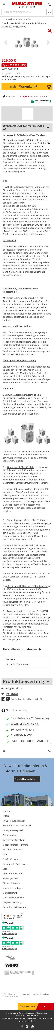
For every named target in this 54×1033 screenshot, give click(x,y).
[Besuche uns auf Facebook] (22, 1026)
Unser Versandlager (13, 888)
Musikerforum (12, 1013)
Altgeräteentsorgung (16, 710)
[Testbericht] (27, 114)
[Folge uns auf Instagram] (27, 1026)
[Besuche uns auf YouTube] (33, 1026)
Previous (6, 42)
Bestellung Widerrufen (14, 907)
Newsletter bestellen (25, 779)
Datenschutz (42, 1013)
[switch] (19, 916)
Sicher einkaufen (11, 883)
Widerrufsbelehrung (24, 1015)
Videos (6, 868)
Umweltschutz (10, 892)
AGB (36, 1015)
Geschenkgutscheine (13, 897)
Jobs (5, 854)
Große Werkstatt (11, 859)
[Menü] (22, 914)
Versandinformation (13, 873)
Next (48, 42)
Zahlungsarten (10, 878)
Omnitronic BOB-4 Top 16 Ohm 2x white (27, 586)
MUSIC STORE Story (12, 849)
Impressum (31, 1013)
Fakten (6, 815)
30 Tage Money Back (13, 830)
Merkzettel (12, 693)
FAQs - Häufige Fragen (14, 820)
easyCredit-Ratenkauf (14, 840)
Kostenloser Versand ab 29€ (17, 825)
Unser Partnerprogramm (15, 844)
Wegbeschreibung (12, 902)
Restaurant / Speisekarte (15, 864)
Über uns (7, 811)
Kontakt (22, 1013)
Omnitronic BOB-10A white (20, 467)
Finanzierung (9, 835)
